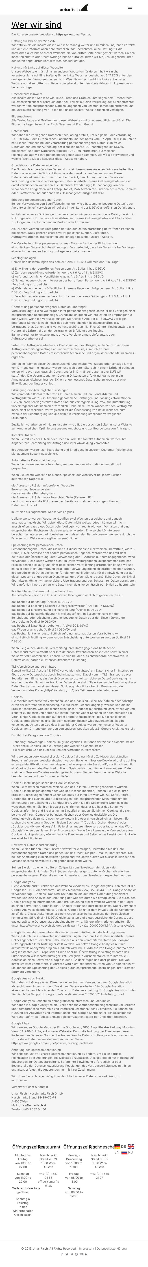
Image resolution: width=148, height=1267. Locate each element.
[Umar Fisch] (74, 7)
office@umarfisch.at (32, 1105)
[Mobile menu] (130, 7)
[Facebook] (62, 1254)
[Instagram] (76, 1254)
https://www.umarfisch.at (73, 34)
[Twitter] (67, 1254)
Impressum (86, 1248)
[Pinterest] (71, 1254)
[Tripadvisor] (81, 1254)
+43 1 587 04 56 (34, 1109)
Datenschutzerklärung (112, 1248)
